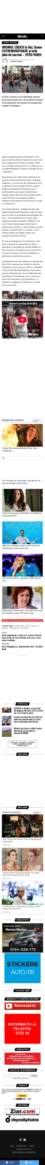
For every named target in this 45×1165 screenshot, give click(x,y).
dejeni (5, 628)
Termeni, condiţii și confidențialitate (24, 1152)
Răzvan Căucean (17, 61)
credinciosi (20, 626)
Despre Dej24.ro (21, 1146)
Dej (28, 626)
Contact (32, 1146)
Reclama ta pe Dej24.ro (23, 1149)
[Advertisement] (22, 16)
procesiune (14, 628)
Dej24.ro (35, 626)
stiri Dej (25, 628)
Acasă (12, 1146)
